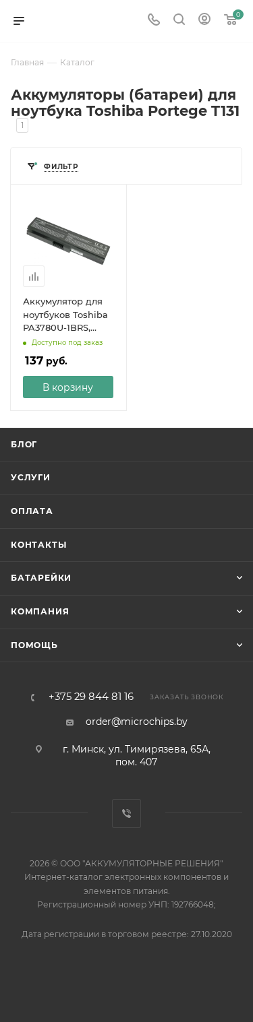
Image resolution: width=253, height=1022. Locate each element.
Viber (126, 813)
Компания (40, 611)
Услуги (31, 477)
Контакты (38, 545)
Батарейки (41, 578)
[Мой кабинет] (204, 21)
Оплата (32, 511)
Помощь (34, 645)
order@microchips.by (137, 721)
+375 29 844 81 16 (91, 697)
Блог (24, 444)
